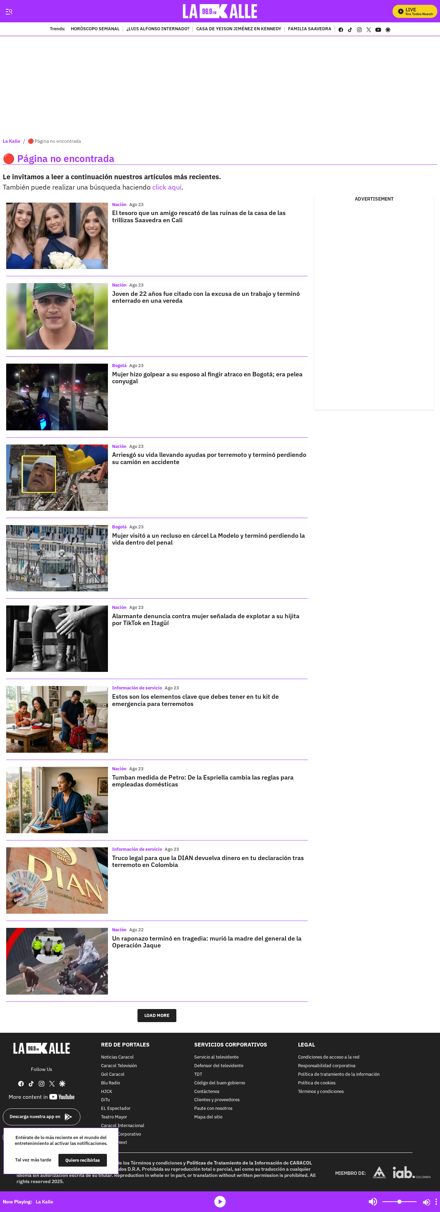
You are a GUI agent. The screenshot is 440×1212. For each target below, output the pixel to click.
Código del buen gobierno (219, 1083)
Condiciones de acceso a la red (329, 1057)
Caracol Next (114, 1142)
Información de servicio (137, 688)
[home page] (220, 11)
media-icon (220, 1201)
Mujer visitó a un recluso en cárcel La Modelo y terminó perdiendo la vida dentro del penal (208, 539)
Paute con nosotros (213, 1108)
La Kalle (11, 141)
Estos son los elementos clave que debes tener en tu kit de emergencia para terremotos (195, 700)
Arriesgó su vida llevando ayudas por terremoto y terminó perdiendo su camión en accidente (209, 458)
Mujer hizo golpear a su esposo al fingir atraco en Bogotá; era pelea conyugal (207, 377)
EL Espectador (116, 1108)
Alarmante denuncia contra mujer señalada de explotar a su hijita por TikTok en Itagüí (205, 619)
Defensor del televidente (218, 1066)
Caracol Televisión (119, 1066)
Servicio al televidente (216, 1057)
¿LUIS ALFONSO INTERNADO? (157, 29)
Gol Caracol (112, 1074)
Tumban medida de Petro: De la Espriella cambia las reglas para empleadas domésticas (203, 780)
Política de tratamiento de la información (339, 1074)
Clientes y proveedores (217, 1100)
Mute (373, 1202)
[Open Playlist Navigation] (436, 1201)
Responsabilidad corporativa (326, 1066)
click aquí (167, 187)
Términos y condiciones (321, 1091)
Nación (119, 204)
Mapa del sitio (208, 1117)
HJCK (106, 1091)
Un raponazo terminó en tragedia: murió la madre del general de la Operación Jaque (206, 941)
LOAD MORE (156, 1015)
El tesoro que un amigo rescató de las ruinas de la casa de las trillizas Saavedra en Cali (199, 216)
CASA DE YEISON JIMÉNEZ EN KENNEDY (238, 29)
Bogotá (119, 365)
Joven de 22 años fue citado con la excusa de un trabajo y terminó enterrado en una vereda (206, 297)
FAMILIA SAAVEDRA (309, 29)
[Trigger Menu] (9, 11)
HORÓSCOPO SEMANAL (95, 29)
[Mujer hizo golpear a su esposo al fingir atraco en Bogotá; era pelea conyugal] (57, 397)
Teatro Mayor (114, 1117)
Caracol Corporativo (121, 1134)
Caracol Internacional (122, 1125)
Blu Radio (110, 1083)
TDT (198, 1074)
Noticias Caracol (117, 1057)
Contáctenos (206, 1091)
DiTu (105, 1100)
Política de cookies (317, 1083)
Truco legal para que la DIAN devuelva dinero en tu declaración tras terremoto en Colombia (208, 861)
